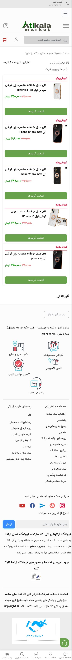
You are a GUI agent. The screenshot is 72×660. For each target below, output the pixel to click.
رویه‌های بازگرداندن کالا (53, 438)
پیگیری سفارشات (57, 450)
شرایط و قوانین (23, 440)
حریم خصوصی (58, 444)
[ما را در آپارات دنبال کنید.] (52, 506)
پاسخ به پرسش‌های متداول (56, 429)
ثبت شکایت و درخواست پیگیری (56, 472)
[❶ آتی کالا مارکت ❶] (36, 26)
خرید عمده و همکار (56, 481)
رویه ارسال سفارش (21, 428)
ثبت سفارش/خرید (21, 453)
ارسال (9, 524)
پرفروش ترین (57, 63)
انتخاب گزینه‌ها (36, 111)
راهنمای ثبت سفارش (20, 422)
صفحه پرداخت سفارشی (18, 459)
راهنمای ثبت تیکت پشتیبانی (56, 417)
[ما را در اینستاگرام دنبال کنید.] (62, 506)
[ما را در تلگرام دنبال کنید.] (42, 506)
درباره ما (27, 447)
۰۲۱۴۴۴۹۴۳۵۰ (55, 5)
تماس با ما (60, 456)
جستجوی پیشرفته (55, 69)
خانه (67, 53)
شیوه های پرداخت (21, 434)
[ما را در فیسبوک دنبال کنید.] (32, 506)
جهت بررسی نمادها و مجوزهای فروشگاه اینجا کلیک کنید (36, 565)
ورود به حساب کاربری (16, 39)
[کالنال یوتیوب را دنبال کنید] (22, 506)
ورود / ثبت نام (58, 463)
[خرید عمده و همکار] (36, 631)
